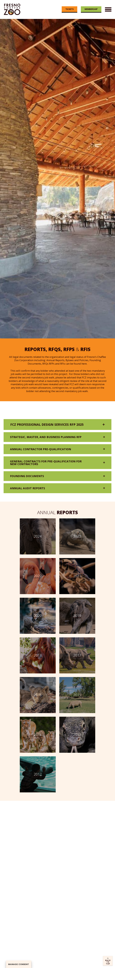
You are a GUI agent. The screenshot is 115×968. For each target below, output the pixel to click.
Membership (91, 9)
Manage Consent (18, 964)
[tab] (57, 424)
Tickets (69, 9)
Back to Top (108, 962)
